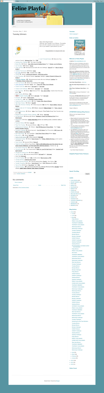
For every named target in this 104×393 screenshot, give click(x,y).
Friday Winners (75, 219)
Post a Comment (18, 182)
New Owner (74, 252)
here (85, 82)
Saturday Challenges (76, 242)
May (73, 217)
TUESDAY (18, 173)
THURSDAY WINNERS (76, 200)
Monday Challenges (76, 236)
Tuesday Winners (76, 266)
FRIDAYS (73, 185)
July (73, 213)
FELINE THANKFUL (75, 182)
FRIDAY (72, 183)
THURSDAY (73, 198)
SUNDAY (73, 197)
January (74, 358)
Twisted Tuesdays (19, 166)
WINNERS (23, 173)
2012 (72, 360)
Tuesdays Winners (76, 232)
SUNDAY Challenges (76, 240)
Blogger (58, 381)
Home (14, 26)
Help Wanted (73, 187)
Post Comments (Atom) (24, 187)
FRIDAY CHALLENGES (77, 221)
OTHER (72, 190)
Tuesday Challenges (76, 230)
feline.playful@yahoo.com (76, 128)
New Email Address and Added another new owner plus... (80, 246)
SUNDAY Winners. (76, 238)
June (73, 215)
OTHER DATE (74, 192)
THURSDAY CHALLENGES (78, 224)
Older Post (63, 185)
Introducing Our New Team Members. (80, 321)
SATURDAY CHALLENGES (78, 306)
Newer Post (15, 185)
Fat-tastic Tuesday (23, 95)
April (73, 352)
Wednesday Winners (76, 226)
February (74, 356)
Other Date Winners (75, 193)
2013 (72, 212)
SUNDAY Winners (76, 273)
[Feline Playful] (79, 50)
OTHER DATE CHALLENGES (78, 283)
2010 (72, 364)
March (73, 354)
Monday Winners (75, 234)
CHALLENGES (74, 180)
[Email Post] (34, 172)
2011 (72, 362)
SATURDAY (73, 195)
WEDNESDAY (74, 203)
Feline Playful (28, 8)
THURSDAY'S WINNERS (77, 222)
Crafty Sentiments (19, 84)
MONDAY (73, 188)
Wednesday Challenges (77, 228)
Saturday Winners (76, 243)
